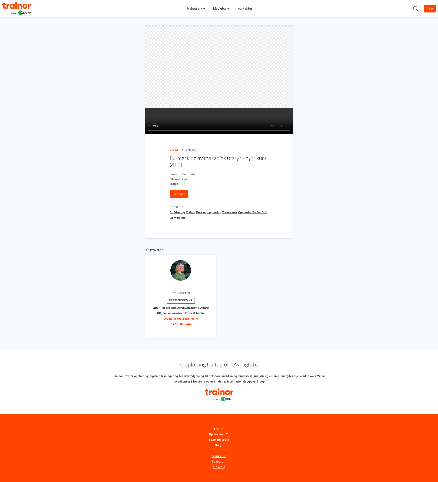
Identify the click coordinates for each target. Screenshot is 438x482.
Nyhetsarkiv (196, 8)
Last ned (179, 194)
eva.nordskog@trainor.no (181, 318)
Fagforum (219, 461)
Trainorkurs (229, 212)
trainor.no (219, 456)
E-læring (179, 212)
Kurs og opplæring (208, 212)
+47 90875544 (180, 324)
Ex (171, 212)
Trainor (190, 212)
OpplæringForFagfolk (252, 212)
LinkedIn (219, 467)
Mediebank (221, 8)
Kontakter (244, 8)
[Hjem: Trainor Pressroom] (16, 8)
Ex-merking (177, 218)
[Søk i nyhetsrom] (415, 8)
